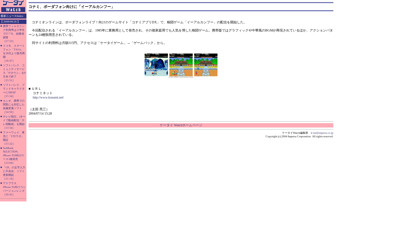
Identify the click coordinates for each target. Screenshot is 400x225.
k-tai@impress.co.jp (322, 132)
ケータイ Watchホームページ (181, 125)
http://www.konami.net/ (48, 97)
